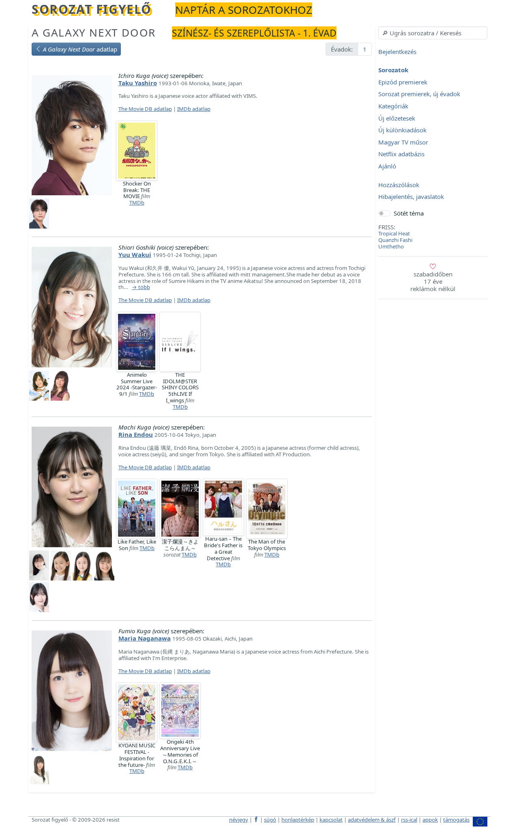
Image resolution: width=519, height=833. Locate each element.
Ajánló (387, 166)
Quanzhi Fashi (395, 240)
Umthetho (391, 246)
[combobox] (432, 32)
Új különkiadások (402, 130)
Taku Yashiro (137, 83)
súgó (270, 819)
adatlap (80, 49)
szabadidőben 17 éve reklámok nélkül (432, 281)
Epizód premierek (402, 82)
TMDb (136, 202)
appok (430, 819)
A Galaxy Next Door (94, 32)
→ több (141, 287)
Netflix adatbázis (401, 154)
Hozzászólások (398, 185)
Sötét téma (409, 213)
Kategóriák (393, 106)
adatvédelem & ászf (372, 819)
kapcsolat (331, 819)
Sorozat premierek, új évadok (419, 94)
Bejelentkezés (397, 51)
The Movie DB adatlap (145, 108)
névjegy (238, 819)
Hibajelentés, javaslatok (411, 197)
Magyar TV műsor (403, 142)
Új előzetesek (396, 118)
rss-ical (409, 819)
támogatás (456, 819)
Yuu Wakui (134, 254)
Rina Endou (135, 434)
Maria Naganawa (144, 638)
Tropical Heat (394, 233)
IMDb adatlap (193, 108)
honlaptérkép (297, 819)
